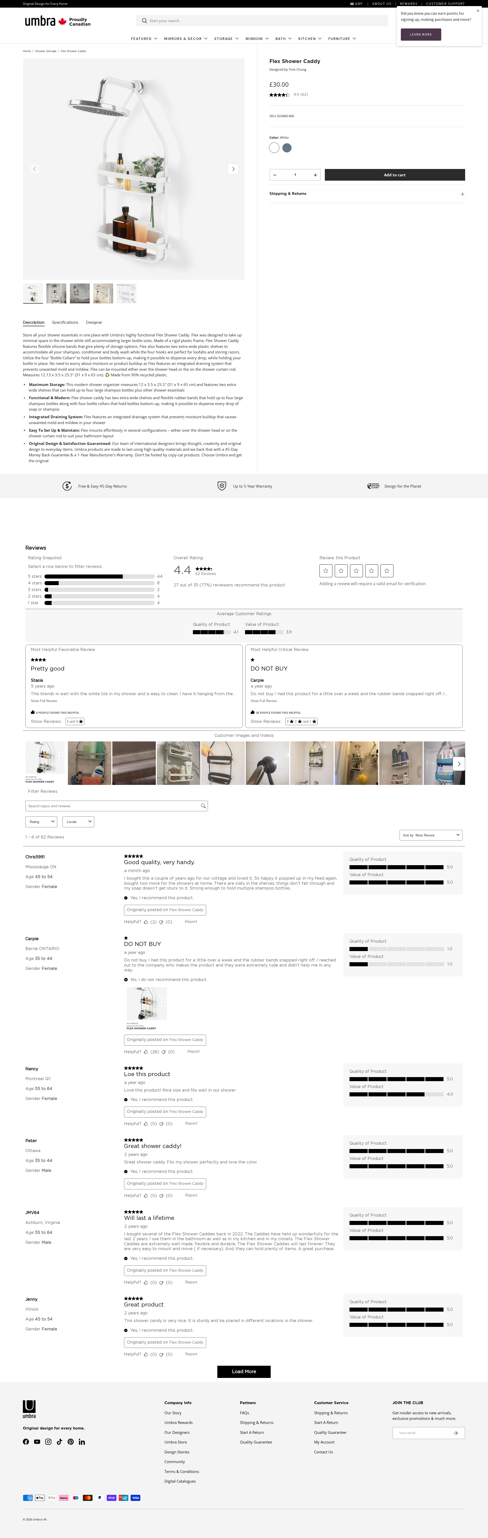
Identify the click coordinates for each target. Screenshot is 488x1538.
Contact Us (323, 1451)
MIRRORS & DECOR (183, 39)
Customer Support (445, 4)
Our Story (172, 1412)
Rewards (409, 4)
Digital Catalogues (180, 1481)
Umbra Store (175, 1441)
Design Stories (176, 1451)
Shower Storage (45, 51)
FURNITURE (339, 39)
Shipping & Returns (256, 1422)
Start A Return (252, 1432)
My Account (324, 1441)
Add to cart (395, 175)
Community (174, 1461)
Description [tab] (33, 322)
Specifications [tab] (65, 322)
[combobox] (262, 20)
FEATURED (141, 39)
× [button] (478, 10)
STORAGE (223, 39)
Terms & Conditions (181, 1471)
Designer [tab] (94, 322)
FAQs (244, 1412)
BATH (281, 39)
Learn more (421, 34)
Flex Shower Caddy (73, 51)
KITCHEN (307, 39)
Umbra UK (40, 1519)
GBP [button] (359, 4)
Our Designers (177, 1432)
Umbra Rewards (178, 1422)
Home (27, 51)
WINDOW (254, 39)
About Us (382, 4)
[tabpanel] (134, 398)
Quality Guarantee (256, 1441)
